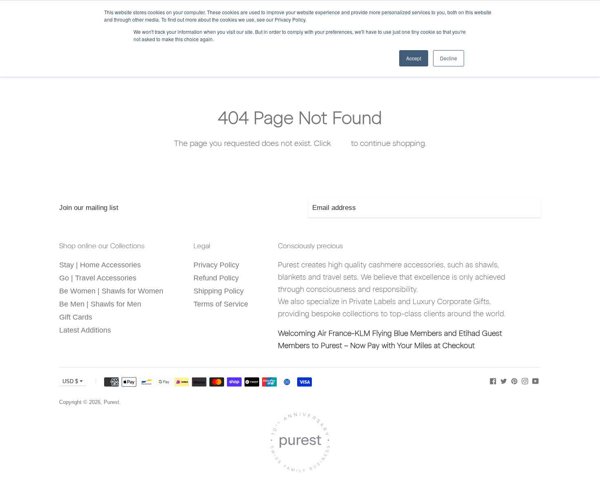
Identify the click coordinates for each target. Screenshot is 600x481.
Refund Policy (216, 278)
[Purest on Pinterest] (514, 381)
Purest (111, 402)
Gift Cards (75, 317)
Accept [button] (413, 58)
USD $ (70, 381)
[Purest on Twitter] (503, 381)
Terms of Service (220, 304)
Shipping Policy (218, 291)
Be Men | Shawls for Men (100, 304)
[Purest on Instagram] (525, 381)
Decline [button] (448, 58)
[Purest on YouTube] (535, 381)
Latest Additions (85, 330)
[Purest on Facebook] (493, 381)
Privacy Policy (216, 265)
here (341, 143)
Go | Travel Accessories (97, 278)
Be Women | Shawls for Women (111, 291)
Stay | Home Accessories (100, 265)
